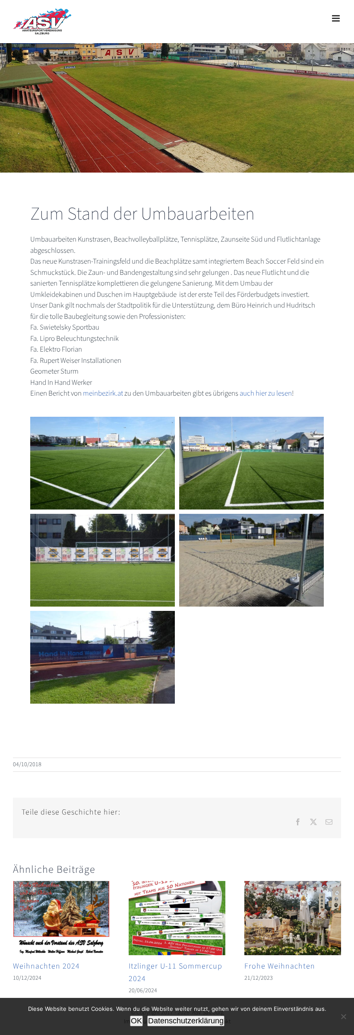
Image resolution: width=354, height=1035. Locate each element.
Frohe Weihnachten (279, 966)
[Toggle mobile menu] (336, 18)
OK (136, 1020)
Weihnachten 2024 (46, 966)
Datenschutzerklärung (186, 1020)
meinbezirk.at (103, 393)
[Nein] (343, 1016)
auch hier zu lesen (266, 393)
